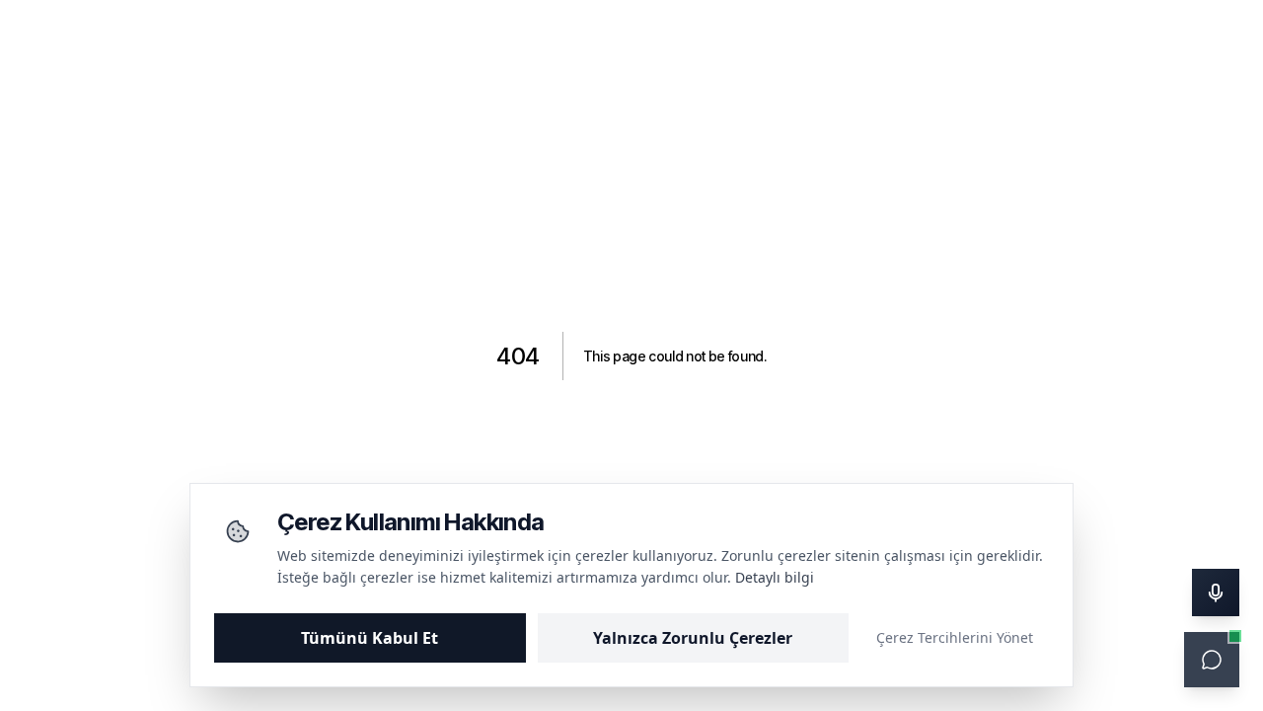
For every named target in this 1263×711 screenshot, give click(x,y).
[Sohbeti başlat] (1211, 659)
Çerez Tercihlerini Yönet (954, 637)
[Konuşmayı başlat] (1215, 592)
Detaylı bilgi (774, 577)
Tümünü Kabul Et (369, 638)
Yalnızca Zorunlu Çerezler (692, 638)
